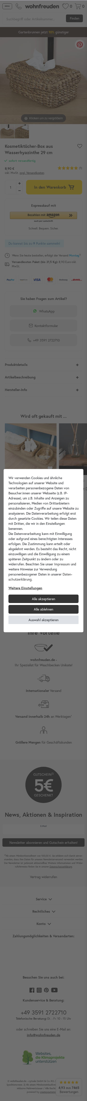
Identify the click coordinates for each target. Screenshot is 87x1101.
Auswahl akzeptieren (43, 620)
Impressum (62, 564)
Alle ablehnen (43, 609)
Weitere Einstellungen (25, 588)
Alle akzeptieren (43, 599)
